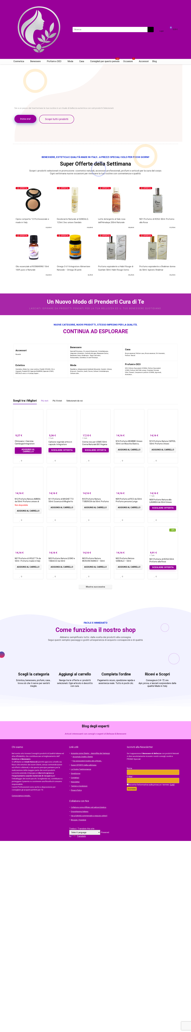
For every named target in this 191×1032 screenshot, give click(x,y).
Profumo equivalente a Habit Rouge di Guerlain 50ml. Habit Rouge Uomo (115, 268)
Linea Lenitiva (34, 369)
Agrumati (158, 372)
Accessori (144, 61)
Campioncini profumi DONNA (144, 372)
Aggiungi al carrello (28, 450)
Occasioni (128, 61)
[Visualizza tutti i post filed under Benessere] (115, 352)
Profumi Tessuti (130, 355)
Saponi (36, 373)
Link (172, 785)
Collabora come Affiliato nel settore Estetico (88, 807)
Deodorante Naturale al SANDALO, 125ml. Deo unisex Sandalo (72, 221)
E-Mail (130, 776)
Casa (81, 61)
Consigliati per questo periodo (105, 61)
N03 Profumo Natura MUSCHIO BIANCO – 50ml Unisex (93, 561)
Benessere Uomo (75, 355)
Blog (154, 61)
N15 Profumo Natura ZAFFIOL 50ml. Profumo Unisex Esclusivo (162, 443)
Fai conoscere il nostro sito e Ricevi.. (87, 761)
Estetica (20, 365)
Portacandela (74, 358)
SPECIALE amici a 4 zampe (24, 373)
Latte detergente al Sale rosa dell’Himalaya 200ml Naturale (111, 221)
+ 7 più (151, 555)
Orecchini (80, 371)
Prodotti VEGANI (45, 369)
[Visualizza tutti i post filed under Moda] (117, 369)
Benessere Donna (102, 353)
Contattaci (75, 778)
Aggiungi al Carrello (129, 450)
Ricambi (18, 354)
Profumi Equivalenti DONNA (137, 368)
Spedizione (75, 773)
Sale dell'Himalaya (76, 351)
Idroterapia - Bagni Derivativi (91, 355)
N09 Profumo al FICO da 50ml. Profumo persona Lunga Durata (129, 501)
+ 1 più (151, 496)
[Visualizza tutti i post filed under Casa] (171, 352)
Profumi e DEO (54, 61)
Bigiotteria (73, 369)
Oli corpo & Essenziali (90, 351)
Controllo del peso (90, 353)
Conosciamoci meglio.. (21, 796)
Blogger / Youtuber (78, 820)
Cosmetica (18, 61)
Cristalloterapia (103, 351)
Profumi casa (140, 353)
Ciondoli (103, 369)
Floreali (131, 372)
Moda (70, 61)
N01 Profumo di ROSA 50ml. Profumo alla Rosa (156, 221)
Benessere (35, 61)
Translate (81, 836)
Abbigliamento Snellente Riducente (89, 369)
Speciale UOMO (48, 371)
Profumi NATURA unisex (138, 370)
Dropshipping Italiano (79, 811)
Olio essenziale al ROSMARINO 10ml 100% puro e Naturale (32, 268)
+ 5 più (51, 438)
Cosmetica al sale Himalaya (88, 358)
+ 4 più (84, 438)
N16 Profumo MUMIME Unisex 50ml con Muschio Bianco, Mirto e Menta (129, 443)
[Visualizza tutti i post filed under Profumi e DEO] (168, 369)
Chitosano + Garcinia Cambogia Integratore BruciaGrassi (25, 443)
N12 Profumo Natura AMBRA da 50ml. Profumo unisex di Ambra (27, 501)
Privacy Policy (76, 790)
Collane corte (74, 373)
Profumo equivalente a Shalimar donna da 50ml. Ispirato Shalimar (157, 268)
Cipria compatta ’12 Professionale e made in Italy (32, 221)
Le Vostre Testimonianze (81, 769)
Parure (90, 371)
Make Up (26, 369)
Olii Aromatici (160, 353)
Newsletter (75, 782)
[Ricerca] (151, 29)
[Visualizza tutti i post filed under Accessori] (60, 352)
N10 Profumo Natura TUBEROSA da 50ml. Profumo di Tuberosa (95, 501)
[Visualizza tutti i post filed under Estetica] (61, 369)
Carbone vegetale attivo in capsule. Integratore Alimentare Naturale (60, 444)
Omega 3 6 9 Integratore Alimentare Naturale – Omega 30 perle (73, 268)
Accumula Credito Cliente (83, 757)
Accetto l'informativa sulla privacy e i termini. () (152, 785)
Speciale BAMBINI (36, 371)
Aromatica (128, 374)
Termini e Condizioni (79, 786)
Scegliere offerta (62, 450)
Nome (129, 768)
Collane (109, 369)
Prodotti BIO (26, 371)
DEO (126, 368)
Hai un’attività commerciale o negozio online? (89, 816)
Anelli (86, 371)
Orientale (150, 370)
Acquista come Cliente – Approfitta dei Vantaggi (90, 753)
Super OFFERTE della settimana (83, 765)
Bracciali (73, 371)
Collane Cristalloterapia (101, 371)
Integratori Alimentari (77, 353)
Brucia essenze (130, 353)
